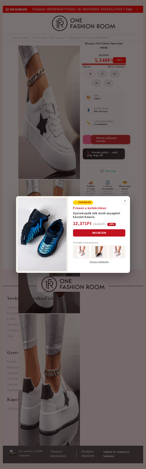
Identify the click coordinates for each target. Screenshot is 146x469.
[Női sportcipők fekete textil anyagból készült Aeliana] (99, 251)
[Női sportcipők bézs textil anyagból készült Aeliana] (117, 251)
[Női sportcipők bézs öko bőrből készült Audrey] (81, 251)
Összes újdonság (99, 262)
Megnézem (99, 233)
